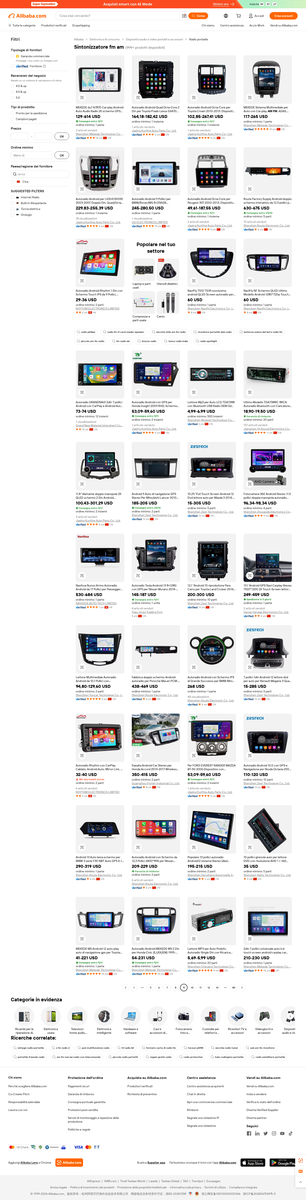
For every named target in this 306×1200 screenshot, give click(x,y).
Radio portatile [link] (198, 39)
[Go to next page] (242, 987)
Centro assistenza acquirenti (205, 1086)
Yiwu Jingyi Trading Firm (147, 612)
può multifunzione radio (95, 1047)
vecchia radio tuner (226, 1047)
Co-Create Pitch (19, 1094)
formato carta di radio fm (161, 1047)
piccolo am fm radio (92, 341)
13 (217, 987)
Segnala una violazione (201, 1125)
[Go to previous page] (125, 987)
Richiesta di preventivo (142, 1094)
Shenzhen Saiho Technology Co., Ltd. (267, 875)
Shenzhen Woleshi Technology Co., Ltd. (212, 420)
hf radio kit (128, 1047)
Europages (213, 1181)
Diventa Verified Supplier (262, 1110)
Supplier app (156, 1162)
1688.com (110, 1181)
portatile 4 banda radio (31, 1057)
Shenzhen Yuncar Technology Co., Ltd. (100, 695)
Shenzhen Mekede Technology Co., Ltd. (100, 134)
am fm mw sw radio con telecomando (79, 1057)
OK (62, 136)
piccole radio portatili (125, 1057)
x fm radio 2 (63, 1047)
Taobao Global (170, 1181)
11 (200, 987)
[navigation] (40, 514)
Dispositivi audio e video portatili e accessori (154, 39)
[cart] (239, 16)
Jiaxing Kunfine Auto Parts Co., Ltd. (154, 130)
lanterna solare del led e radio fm (263, 332)
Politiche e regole (79, 1129)
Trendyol (197, 1181)
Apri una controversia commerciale (209, 1102)
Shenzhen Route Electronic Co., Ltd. (267, 225)
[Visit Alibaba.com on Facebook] (248, 1133)
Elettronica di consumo (105, 39)
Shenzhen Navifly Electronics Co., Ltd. (212, 308)
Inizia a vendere (256, 1094)
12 (209, 987)
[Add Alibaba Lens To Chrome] (69, 1162)
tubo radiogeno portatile (229, 1057)
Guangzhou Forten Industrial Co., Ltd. (156, 783)
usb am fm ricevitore (262, 1047)
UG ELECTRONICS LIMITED (150, 222)
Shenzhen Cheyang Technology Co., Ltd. (212, 966)
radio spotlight (208, 341)
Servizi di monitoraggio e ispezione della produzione (93, 1119)
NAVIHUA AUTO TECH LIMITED (96, 603)
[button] (184, 15)
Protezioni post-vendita (83, 1110)
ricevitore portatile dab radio (215, 332)
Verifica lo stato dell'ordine (263, 1102)
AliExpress (93, 1181)
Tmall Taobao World (132, 1181)
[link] (300, 1160)
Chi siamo (15, 1077)
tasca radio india (178, 341)
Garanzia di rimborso (81, 1094)
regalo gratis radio (161, 1057)
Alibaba (78, 39)
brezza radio (149, 341)
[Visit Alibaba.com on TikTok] (290, 1133)
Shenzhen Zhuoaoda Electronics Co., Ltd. (268, 511)
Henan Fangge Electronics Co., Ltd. (266, 612)
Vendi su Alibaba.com (260, 1086)
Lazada (153, 1181)
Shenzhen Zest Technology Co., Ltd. (155, 515)
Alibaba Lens (29, 1162)
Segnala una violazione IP (203, 1117)
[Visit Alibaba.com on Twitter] (265, 1133)
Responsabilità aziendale (24, 1102)
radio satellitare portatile (270, 1057)
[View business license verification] (191, 1194)
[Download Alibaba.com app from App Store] (252, 1162)
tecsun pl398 (195, 1047)
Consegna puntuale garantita (86, 1102)
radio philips (88, 332)
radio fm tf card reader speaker (125, 332)
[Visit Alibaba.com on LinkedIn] (257, 1133)
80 (233, 987)
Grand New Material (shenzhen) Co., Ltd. (100, 425)
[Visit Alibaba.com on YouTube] (282, 1133)
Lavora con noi (17, 1110)
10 (192, 987)
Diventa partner (256, 1117)
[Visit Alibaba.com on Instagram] (273, 1133)
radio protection (193, 1057)
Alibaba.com (227, 1162)
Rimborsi (192, 1110)
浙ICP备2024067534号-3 (259, 1193)
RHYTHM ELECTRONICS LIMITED (97, 308)
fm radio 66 (123, 341)
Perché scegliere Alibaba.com (27, 1086)
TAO (185, 1181)
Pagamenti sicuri (78, 1086)
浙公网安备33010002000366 (221, 1193)
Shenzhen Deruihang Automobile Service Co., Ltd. (212, 875)
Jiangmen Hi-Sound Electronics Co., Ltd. (268, 428)
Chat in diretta (196, 1094)
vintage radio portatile (31, 1047)
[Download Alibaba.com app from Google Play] (284, 1162)
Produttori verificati (140, 1086)
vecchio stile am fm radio (171, 332)
